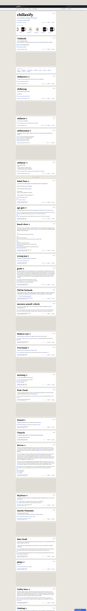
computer (38, 229)
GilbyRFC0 (22, 201)
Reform (28, 336)
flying (35, 435)
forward (32, 171)
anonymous (21, 426)
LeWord (21, 384)
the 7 (47, 352)
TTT (33, 466)
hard (19, 499)
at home (21, 96)
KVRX (25, 313)
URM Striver (21, 474)
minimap (18, 384)
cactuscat (21, 284)
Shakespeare (29, 188)
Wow (19, 44)
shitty (19, 564)
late (30, 258)
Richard (19, 338)
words (26, 133)
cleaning (46, 597)
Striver (18, 474)
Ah (18, 260)
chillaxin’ (23, 71)
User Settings (69, 8)
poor (51, 498)
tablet (19, 79)
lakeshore (22, 602)
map (18, 377)
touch (32, 394)
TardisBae (21, 439)
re (20, 260)
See (17, 94)
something (38, 42)
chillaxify (18, 22)
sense (40, 422)
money (40, 396)
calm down (38, 424)
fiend (29, 96)
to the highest (31, 350)
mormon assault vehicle (20, 313)
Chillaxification (20, 47)
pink (52, 396)
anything (24, 123)
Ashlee (21, 125)
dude (32, 396)
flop (42, 435)
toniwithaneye (23, 399)
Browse (23, 8)
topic (24, 350)
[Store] (68, 6)
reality (36, 394)
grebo (18, 284)
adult (26, 258)
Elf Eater (22, 354)
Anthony (19, 466)
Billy (18, 212)
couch (34, 123)
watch (52, 210)
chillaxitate (28, 71)
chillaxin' (18, 173)
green (18, 183)
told (24, 352)
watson (21, 568)
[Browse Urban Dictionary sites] (19, 7)
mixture (19, 120)
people (32, 234)
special (27, 595)
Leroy (19, 352)
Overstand (18, 354)
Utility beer (18, 602)
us (27, 424)
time (36, 18)
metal (25, 282)
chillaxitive (49, 70)
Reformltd (22, 341)
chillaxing (18, 98)
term (21, 306)
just (27, 123)
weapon (24, 435)
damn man (20, 20)
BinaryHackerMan (23, 250)
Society (30, 8)
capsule (23, 79)
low (42, 294)
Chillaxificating (30, 70)
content (38, 210)
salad (19, 191)
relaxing (28, 18)
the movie (30, 516)
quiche (23, 516)
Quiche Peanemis (19, 518)
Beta (40, 454)
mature (45, 210)
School (53, 463)
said (24, 199)
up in (25, 197)
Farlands (28, 296)
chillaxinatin (19, 71)
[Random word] (66, 6)
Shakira (35, 338)
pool (50, 597)
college (46, 133)
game (38, 212)
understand (20, 350)
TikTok (18, 292)
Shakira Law (18, 341)
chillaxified (35, 70)
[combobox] (45, 6)
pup (26, 260)
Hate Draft (18, 556)
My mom (19, 437)
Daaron (22, 83)
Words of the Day (18, 8)
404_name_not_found (24, 504)
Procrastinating (36, 133)
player (22, 541)
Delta (18, 498)
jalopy (18, 568)
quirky (35, 514)
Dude (19, 136)
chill (31, 42)
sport (32, 545)
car (20, 564)
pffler (21, 556)
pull (20, 566)
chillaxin (40, 70)
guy (22, 455)
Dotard (18, 426)
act (19, 18)
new (33, 392)
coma (24, 42)
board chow (18, 250)
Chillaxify (18, 49)
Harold (19, 472)
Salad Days (18, 201)
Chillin (22, 120)
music (51, 271)
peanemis (26, 516)
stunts (27, 566)
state (38, 79)
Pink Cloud (18, 399)
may (41, 449)
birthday (19, 213)
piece (30, 514)
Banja (21, 218)
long (21, 171)
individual (21, 422)
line (35, 310)
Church (20, 311)
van (31, 306)
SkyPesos (18, 504)
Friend (19, 379)
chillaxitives (27, 81)
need (24, 20)
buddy (43, 171)
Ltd (30, 336)
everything (30, 377)
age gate (18, 218)
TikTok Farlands (19, 298)
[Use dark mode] (70, 6)
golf (25, 593)
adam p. (21, 22)
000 (39, 501)
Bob (18, 239)
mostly (22, 377)
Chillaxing (44, 70)
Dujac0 (21, 49)
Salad (19, 199)
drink (42, 597)
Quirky (18, 513)
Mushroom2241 (25, 518)
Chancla (18, 439)
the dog (22, 262)
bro (30, 296)
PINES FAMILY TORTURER (25, 298)
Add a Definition (63, 8)
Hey (18, 81)
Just (19, 502)
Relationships (35, 8)
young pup (18, 262)
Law (24, 336)
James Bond (23, 566)
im (20, 44)
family (50, 306)
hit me (23, 437)
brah (20, 81)
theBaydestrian (23, 142)
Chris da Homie (22, 98)
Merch (53, 22)
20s (36, 258)
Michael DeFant (22, 173)
